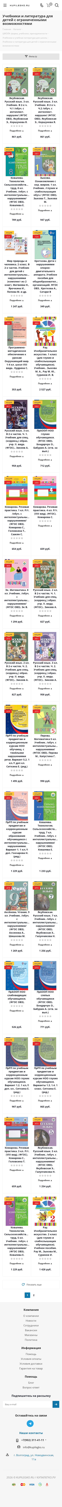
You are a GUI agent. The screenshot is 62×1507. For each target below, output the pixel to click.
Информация (31, 1348)
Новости (31, 1320)
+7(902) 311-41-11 (32, 1440)
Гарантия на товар (31, 1368)
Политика (31, 1339)
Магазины (31, 1335)
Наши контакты (31, 1433)
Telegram (30, 1423)
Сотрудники (31, 1325)
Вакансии (31, 1330)
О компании (31, 1315)
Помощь (31, 1354)
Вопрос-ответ (31, 1387)
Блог (31, 1382)
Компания (31, 1310)
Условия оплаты (31, 1358)
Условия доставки (31, 1363)
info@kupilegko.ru (34, 1447)
